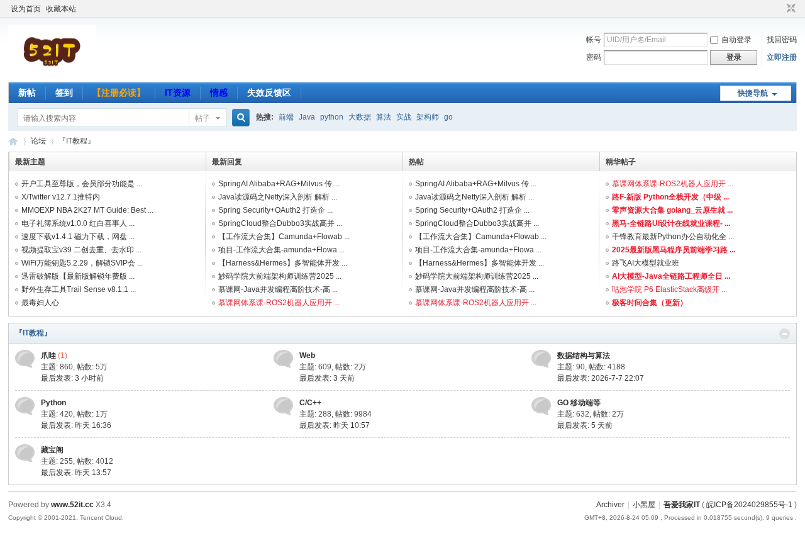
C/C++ (310, 402)
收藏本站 (61, 8)
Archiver (610, 504)
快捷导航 (753, 93)
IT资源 (178, 92)
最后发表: (72, 378)
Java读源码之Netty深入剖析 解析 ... (277, 197)
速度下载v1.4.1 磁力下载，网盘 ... (78, 236)
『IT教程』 (33, 332)
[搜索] (239, 118)
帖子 (202, 118)
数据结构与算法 (583, 355)
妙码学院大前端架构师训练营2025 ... (279, 276)
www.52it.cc (72, 504)
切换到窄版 (789, 8)
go (448, 117)
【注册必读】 (118, 92)
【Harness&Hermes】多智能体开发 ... (282, 263)
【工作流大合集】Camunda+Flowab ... (284, 236)
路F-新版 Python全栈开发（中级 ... (670, 197)
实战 (403, 117)
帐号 (593, 39)
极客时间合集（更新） (649, 302)
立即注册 (782, 57)
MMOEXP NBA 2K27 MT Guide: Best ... (87, 210)
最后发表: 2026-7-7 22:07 (600, 378)
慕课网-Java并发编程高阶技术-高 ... (278, 289)
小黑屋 (644, 504)
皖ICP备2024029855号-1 (749, 504)
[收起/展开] (784, 333)
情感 (219, 92)
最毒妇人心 (40, 302)
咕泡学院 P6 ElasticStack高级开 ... (669, 289)
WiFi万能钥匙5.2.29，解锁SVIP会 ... (82, 263)
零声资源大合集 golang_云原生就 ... (672, 210)
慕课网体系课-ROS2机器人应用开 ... (279, 302)
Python (53, 402)
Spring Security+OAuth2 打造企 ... (275, 210)
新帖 (27, 92)
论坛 (38, 141)
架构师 (427, 117)
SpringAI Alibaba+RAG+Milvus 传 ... (279, 183)
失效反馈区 (269, 92)
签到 (64, 92)
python (331, 117)
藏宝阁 (52, 450)
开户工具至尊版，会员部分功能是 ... (81, 183)
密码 (593, 57)
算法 (383, 117)
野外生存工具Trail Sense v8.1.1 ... (78, 289)
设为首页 (26, 8)
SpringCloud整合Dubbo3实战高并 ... (280, 223)
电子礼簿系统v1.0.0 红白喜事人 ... (78, 223)
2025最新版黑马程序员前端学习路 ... (673, 249)
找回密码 (782, 39)
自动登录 (736, 39)
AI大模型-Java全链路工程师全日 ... (671, 276)
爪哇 (48, 355)
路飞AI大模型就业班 (645, 263)
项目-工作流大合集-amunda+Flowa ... (281, 249)
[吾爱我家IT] (52, 74)
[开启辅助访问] (779, 8)
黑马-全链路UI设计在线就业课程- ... (671, 223)
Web (307, 355)
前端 (286, 117)
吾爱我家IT (13, 141)
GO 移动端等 (579, 402)
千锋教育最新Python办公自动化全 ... (673, 236)
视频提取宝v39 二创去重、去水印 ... (81, 249)
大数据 (359, 117)
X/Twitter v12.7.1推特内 (60, 197)
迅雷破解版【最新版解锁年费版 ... (78, 276)
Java (307, 117)
